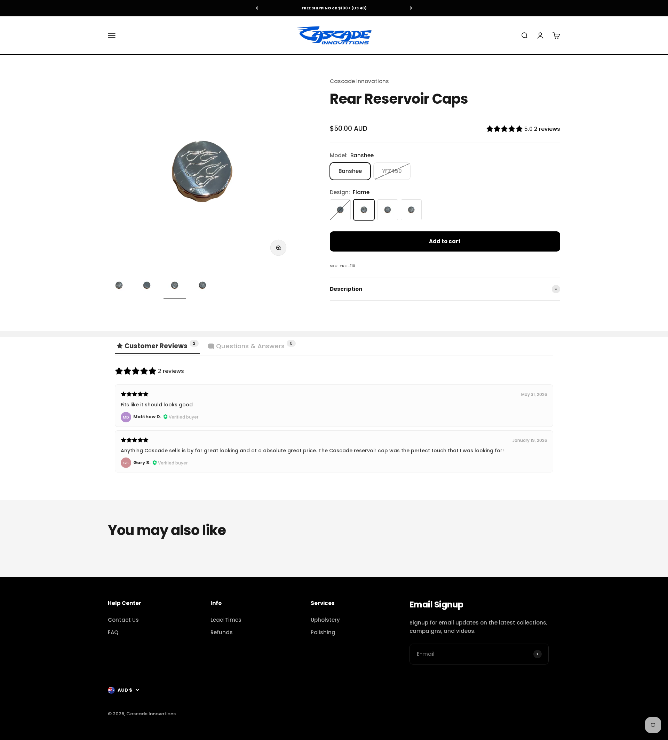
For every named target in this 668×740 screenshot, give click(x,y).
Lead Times (225, 619)
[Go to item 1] (119, 286)
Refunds (221, 632)
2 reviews (547, 129)
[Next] (411, 8)
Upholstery (325, 619)
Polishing (323, 632)
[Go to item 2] (147, 286)
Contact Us (123, 619)
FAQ (113, 632)
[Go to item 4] (202, 286)
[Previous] (257, 8)
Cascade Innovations (359, 81)
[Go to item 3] (175, 286)
